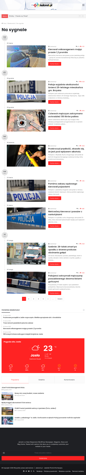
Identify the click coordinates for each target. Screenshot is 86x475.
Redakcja (39, 471)
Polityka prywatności (50, 471)
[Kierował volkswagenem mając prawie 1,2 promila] (26, 56)
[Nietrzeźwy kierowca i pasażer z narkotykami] (26, 219)
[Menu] (83, 5)
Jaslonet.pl (53, 46)
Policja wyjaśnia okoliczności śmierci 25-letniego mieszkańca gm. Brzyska (65, 87)
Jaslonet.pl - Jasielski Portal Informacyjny (48, 468)
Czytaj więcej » (55, 64)
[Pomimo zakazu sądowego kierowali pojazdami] (26, 191)
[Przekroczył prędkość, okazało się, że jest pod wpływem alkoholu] (26, 156)
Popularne (15, 380)
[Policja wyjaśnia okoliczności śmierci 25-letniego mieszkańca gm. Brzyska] (26, 91)
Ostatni (60, 299)
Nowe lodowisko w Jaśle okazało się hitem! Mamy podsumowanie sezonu (33, 16)
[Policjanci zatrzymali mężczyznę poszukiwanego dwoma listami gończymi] (26, 283)
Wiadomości (11, 23)
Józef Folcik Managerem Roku (13, 388)
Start (4, 23)
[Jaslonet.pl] (43, 4)
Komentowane (69, 380)
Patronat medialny (78, 471)
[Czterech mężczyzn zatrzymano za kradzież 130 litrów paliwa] (26, 121)
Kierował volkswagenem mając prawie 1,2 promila (65, 51)
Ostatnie (41, 380)
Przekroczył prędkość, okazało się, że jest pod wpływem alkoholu (66, 150)
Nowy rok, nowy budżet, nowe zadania (29, 393)
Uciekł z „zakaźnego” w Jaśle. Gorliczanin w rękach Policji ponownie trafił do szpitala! (47, 418)
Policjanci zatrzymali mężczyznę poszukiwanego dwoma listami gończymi (65, 278)
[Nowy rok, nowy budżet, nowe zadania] (7, 396)
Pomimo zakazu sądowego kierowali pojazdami (62, 185)
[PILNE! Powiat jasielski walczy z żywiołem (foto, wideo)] (7, 411)
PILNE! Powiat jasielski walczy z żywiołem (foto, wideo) (35, 408)
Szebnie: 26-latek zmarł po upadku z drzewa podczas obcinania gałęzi (62, 249)
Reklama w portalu (65, 471)
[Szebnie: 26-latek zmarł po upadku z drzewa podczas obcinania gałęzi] (26, 254)
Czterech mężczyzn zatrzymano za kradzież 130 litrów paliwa (65, 115)
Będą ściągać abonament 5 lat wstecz (16, 403)
